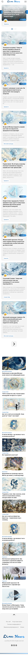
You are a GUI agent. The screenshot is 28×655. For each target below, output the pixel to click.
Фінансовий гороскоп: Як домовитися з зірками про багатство (11, 584)
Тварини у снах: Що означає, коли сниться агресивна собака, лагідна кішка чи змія (13, 495)
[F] (12, 645)
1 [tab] (12, 29)
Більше (22, 19)
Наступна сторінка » (14, 344)
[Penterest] (16, 645)
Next (26, 12)
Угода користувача (17, 621)
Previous (1, 12)
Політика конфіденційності (14, 624)
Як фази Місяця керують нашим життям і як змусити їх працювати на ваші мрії (14, 128)
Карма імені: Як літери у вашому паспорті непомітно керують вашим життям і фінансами (14, 165)
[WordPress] (14, 645)
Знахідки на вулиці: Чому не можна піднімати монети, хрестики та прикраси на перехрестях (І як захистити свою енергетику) (14, 7)
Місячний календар (8, 143)
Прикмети (6, 24)
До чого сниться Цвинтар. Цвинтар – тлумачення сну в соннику (11, 518)
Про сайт (8, 621)
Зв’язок (22, 627)
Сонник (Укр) (7, 297)
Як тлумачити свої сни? (10, 455)
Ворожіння (4, 471)
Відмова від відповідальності (11, 627)
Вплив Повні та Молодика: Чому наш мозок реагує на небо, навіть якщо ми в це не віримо (13, 606)
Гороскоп (6, 258)
